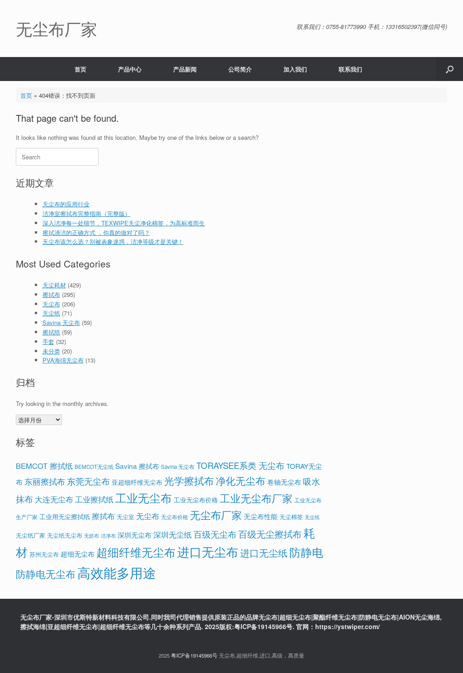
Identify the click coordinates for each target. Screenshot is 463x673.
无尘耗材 (54, 285)
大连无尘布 (54, 499)
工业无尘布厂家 (256, 498)
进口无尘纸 (264, 552)
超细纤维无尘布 (135, 552)
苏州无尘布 (44, 554)
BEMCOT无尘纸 (94, 466)
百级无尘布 (215, 534)
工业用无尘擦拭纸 (64, 516)
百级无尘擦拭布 (270, 533)
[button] (449, 69)
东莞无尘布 (88, 481)
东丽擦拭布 (44, 481)
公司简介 (240, 69)
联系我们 (350, 69)
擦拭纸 (51, 332)
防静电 (306, 552)
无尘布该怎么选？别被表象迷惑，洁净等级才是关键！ (113, 241)
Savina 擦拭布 (137, 466)
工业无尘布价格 (196, 499)
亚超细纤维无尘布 (137, 482)
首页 (80, 69)
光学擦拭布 (189, 480)
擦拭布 (51, 294)
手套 (48, 341)
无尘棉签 (291, 516)
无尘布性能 (261, 516)
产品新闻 (185, 69)
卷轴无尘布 (284, 482)
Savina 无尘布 (61, 322)
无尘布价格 (174, 516)
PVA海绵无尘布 (63, 360)
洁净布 (108, 535)
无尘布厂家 (216, 514)
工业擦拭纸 (94, 499)
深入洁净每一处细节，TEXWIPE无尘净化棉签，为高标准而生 (124, 223)
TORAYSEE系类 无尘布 (240, 465)
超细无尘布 (77, 553)
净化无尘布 (240, 480)
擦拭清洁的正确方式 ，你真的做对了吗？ (96, 232)
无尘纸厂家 (30, 535)
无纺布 (91, 535)
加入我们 (295, 69)
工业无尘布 (143, 498)
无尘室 (125, 517)
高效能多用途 (116, 572)
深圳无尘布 (134, 534)
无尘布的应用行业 (66, 204)
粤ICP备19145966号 (194, 655)
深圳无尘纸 (172, 534)
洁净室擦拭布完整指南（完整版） (87, 213)
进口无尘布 (207, 551)
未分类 (51, 351)
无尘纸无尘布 (64, 535)
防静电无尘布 (46, 574)
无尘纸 (51, 313)
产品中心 (130, 69)
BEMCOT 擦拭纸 (44, 465)
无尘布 (51, 304)
